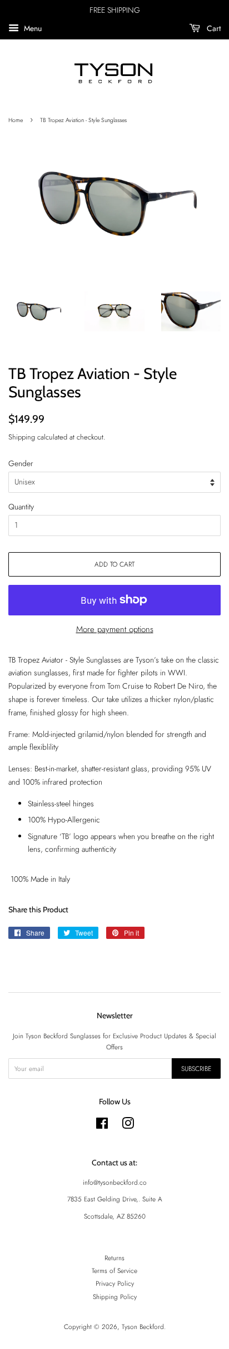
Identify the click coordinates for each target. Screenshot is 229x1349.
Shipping (21, 437)
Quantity (21, 506)
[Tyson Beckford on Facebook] (102, 1125)
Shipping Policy (115, 1296)
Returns (114, 1257)
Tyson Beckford (143, 1326)
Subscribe (196, 1068)
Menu (32, 28)
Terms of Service (114, 1270)
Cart (213, 28)
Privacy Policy (115, 1283)
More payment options (114, 629)
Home (15, 120)
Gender (20, 463)
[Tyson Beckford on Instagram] (128, 1125)
